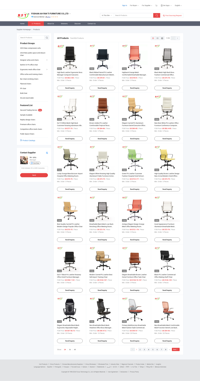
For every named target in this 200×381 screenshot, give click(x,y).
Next (175, 349)
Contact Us (92, 23)
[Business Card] (47, 152)
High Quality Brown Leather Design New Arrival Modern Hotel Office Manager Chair (166, 175)
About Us (50, 23)
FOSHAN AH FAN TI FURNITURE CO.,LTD (50, 13)
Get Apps (166, 5)
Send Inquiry (70, 88)
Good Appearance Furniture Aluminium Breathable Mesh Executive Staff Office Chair (164, 226)
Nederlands (100, 367)
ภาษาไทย (134, 367)
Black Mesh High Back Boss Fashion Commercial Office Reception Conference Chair (164, 74)
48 (75, 349)
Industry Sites (115, 364)
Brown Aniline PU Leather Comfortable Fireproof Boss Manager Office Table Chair (99, 125)
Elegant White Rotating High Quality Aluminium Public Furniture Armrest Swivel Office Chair (102, 175)
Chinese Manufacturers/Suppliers (72, 364)
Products (37, 23)
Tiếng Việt (149, 367)
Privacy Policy (134, 372)
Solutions (64, 23)
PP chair (23, 88)
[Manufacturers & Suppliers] (31, 4)
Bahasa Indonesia (160, 367)
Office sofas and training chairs (31, 74)
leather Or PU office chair (29, 65)
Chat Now (36, 163)
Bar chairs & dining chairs (29, 79)
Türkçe (142, 367)
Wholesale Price (103, 364)
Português (58, 367)
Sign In (124, 5)
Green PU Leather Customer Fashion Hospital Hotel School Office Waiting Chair (133, 175)
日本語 (122, 367)
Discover (78, 23)
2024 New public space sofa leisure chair (32, 54)
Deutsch (92, 367)
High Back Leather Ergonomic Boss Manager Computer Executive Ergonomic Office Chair (69, 74)
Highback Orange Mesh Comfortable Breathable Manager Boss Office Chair (134, 74)
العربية (109, 367)
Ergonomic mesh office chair (30, 69)
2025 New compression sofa (30, 48)
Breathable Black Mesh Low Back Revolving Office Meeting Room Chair (101, 226)
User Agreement (113, 372)
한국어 (115, 367)
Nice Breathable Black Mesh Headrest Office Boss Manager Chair (100, 327)
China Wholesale (90, 364)
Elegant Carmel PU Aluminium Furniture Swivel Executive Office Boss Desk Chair (133, 125)
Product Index (140, 364)
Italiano (85, 367)
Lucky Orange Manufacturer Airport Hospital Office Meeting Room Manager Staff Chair (70, 175)
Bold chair (23, 93)
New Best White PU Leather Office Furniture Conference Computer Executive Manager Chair (166, 125)
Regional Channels (127, 364)
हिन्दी (127, 367)
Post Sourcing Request (173, 15)
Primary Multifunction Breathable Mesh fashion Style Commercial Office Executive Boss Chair (134, 327)
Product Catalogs (29, 140)
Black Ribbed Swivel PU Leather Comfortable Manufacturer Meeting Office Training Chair (102, 74)
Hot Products (43, 364)
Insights (158, 364)
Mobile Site (150, 364)
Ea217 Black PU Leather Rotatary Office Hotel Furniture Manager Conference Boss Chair (69, 277)
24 (65, 349)
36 (70, 349)
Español (49, 367)
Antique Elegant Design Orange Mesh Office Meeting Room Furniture (133, 226)
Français (66, 367)
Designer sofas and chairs (29, 60)
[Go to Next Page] (177, 38)
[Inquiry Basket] (156, 5)
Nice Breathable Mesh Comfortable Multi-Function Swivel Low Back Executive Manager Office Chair (166, 327)
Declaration (124, 372)
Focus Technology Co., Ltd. (84, 372)
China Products (55, 364)
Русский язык (75, 367)
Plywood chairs (25, 84)
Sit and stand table (27, 98)
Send (34, 175)
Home (22, 23)
